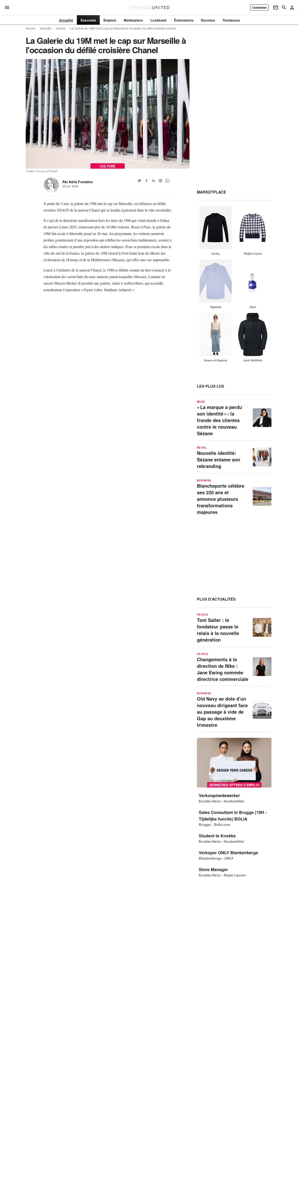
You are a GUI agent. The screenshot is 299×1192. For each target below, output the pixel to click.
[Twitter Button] (139, 180)
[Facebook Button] (146, 180)
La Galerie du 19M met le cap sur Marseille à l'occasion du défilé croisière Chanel (123, 28)
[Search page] (284, 7)
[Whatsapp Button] (167, 180)
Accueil (30, 28)
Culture (60, 28)
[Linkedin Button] (153, 180)
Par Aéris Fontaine (78, 181)
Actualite (45, 28)
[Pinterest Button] (160, 180)
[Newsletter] (275, 7)
